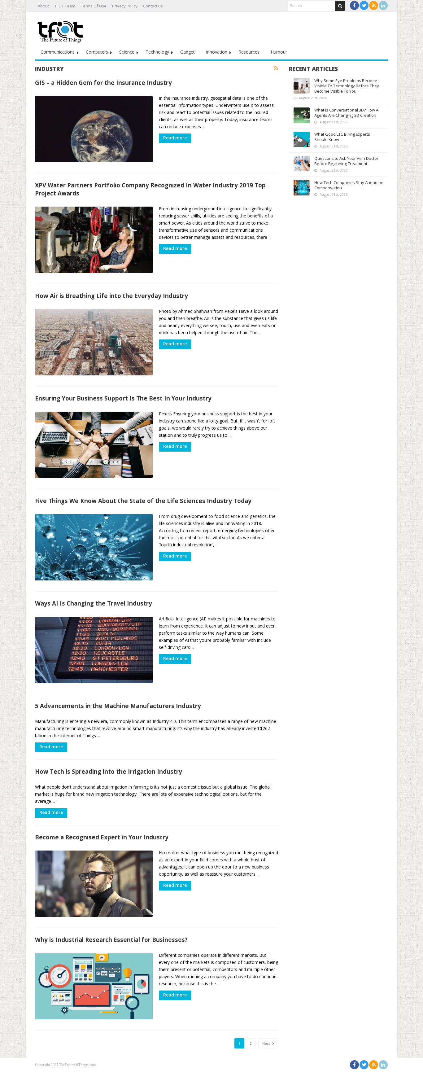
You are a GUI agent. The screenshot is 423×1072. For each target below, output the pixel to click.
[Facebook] (354, 5)
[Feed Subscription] (276, 68)
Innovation (216, 52)
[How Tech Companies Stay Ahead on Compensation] (302, 187)
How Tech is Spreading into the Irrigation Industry (108, 771)
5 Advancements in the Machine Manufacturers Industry (118, 706)
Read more (175, 138)
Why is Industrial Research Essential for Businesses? (111, 939)
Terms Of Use (94, 6)
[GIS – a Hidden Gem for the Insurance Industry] (94, 129)
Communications (58, 52)
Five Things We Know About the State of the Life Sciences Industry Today (143, 501)
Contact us (153, 6)
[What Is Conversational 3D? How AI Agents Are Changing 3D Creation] (302, 115)
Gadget (187, 52)
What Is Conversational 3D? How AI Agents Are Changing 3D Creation (346, 112)
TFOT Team (65, 6)
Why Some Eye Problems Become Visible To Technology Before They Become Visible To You (346, 86)
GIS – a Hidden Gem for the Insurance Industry (103, 82)
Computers (97, 52)
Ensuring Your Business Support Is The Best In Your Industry (123, 398)
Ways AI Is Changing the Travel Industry (93, 603)
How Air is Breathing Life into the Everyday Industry (112, 296)
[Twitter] (364, 5)
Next (266, 1043)
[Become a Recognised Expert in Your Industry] (94, 884)
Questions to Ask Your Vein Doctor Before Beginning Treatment (346, 160)
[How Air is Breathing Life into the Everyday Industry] (94, 342)
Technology (157, 52)
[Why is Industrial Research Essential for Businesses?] (94, 986)
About (43, 6)
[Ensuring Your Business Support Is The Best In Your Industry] (94, 445)
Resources (248, 52)
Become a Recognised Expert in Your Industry (101, 837)
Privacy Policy (124, 6)
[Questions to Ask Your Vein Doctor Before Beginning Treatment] (302, 163)
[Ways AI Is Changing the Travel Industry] (94, 650)
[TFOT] (61, 30)
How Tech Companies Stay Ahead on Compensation (348, 185)
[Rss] (373, 5)
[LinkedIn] (383, 5)
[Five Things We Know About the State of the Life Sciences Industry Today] (94, 547)
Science (126, 52)
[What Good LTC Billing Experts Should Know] (302, 139)
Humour (279, 52)
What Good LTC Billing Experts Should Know (342, 136)
